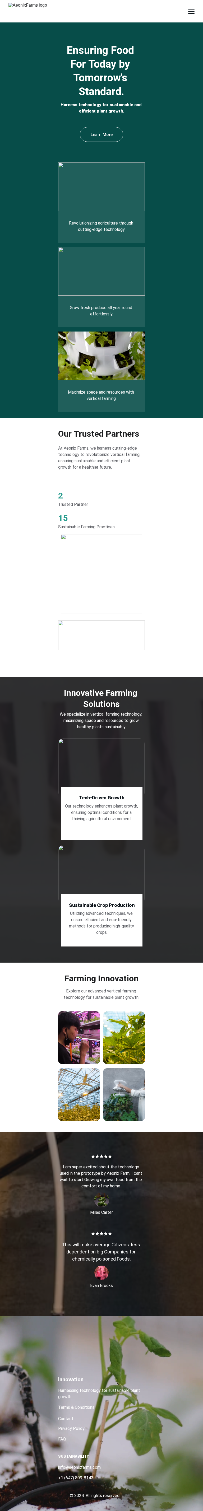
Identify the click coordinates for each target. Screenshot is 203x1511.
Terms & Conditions (76, 1407)
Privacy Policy (71, 1428)
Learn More (102, 134)
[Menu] (191, 11)
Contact (65, 1418)
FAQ (62, 1439)
